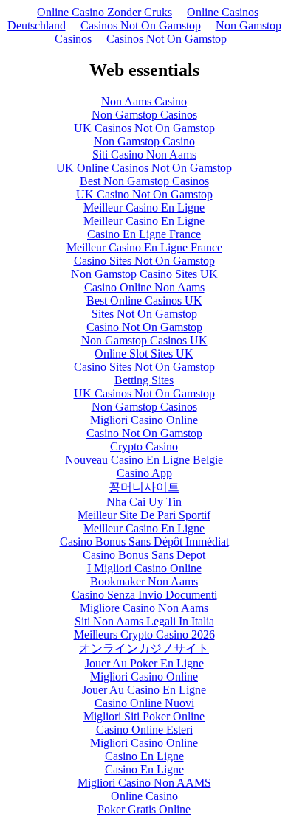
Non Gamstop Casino (144, 141)
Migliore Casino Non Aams (144, 608)
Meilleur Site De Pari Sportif (144, 515)
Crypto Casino (144, 446)
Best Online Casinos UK (144, 300)
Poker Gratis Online (144, 809)
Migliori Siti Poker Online (144, 716)
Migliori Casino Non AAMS (144, 782)
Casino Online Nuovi (144, 703)
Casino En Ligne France (144, 234)
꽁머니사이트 (144, 487)
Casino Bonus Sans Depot (144, 555)
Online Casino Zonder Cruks (104, 12)
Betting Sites (144, 380)
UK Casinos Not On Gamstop (144, 128)
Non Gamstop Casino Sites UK (144, 274)
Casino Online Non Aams (144, 287)
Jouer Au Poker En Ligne (144, 663)
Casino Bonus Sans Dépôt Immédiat (144, 541)
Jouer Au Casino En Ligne (144, 689)
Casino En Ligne (144, 756)
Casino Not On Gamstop (144, 327)
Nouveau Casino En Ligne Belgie (144, 459)
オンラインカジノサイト (144, 648)
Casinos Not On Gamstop (140, 25)
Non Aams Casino (144, 101)
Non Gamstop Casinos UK (144, 340)
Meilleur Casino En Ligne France (144, 247)
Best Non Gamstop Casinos (144, 181)
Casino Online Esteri (144, 729)
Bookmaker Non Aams (144, 581)
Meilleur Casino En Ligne (144, 207)
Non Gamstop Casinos (144, 114)
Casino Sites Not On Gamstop (144, 260)
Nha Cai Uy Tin (144, 501)
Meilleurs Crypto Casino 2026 (144, 634)
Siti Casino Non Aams (144, 154)
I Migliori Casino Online (144, 568)
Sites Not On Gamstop (144, 313)
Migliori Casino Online (144, 420)
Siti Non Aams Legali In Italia (144, 621)
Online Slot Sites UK (144, 353)
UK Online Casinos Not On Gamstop (144, 167)
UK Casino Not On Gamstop (144, 194)
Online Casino (144, 796)
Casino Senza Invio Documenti (144, 594)
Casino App (144, 473)
